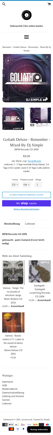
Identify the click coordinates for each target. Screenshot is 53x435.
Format (15, 180)
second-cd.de (26, 420)
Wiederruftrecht (9, 389)
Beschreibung (12, 223)
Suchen (6, 400)
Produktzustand (26, 180)
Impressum (7, 382)
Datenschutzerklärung (13, 392)
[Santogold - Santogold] (40, 271)
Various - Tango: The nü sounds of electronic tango (13, 291)
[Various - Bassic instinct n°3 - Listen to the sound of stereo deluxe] (13, 322)
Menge (38, 180)
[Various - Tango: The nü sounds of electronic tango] (13, 272)
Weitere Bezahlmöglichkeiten (26, 209)
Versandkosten (34, 161)
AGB (4, 385)
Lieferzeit (30, 223)
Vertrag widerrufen (39, 429)
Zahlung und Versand (13, 396)
